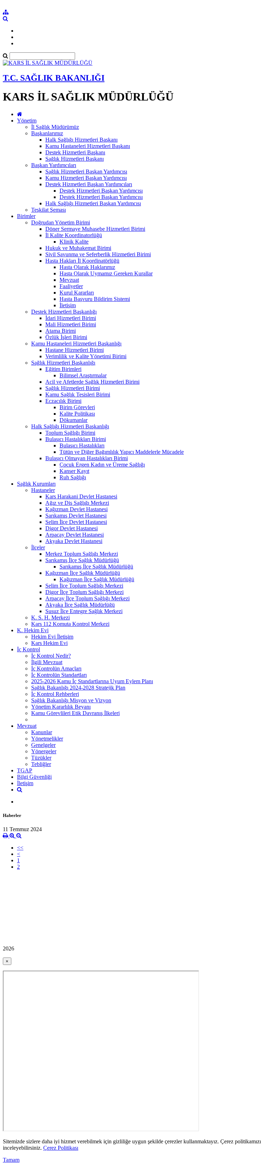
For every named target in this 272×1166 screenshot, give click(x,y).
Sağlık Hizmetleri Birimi (72, 388)
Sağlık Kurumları (36, 484)
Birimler (26, 216)
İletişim (68, 305)
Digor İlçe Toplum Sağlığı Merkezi (84, 592)
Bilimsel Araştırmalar (83, 375)
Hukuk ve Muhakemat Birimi (78, 248)
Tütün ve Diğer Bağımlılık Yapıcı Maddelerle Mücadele (122, 452)
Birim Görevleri (77, 407)
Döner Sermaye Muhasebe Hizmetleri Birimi (95, 229)
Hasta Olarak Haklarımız (87, 267)
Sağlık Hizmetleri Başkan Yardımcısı (86, 171)
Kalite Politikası (77, 414)
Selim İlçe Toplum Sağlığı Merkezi (84, 586)
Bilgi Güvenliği (34, 777)
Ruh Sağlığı (73, 477)
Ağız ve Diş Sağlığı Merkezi (77, 503)
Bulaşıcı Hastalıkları (82, 445)
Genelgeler (43, 745)
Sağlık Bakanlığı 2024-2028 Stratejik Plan (78, 688)
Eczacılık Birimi (63, 401)
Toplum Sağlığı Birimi (70, 433)
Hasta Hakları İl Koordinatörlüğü (82, 261)
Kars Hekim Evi (49, 643)
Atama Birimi (60, 331)
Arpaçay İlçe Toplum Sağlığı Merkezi (87, 598)
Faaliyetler (71, 286)
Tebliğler (41, 764)
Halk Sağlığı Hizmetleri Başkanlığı (70, 426)
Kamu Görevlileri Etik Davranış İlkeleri (75, 713)
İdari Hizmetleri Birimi (70, 318)
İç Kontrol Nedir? (51, 656)
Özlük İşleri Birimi (66, 337)
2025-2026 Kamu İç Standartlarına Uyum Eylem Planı (92, 681)
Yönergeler (43, 751)
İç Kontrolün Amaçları (56, 668)
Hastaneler (43, 490)
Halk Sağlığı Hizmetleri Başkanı (81, 140)
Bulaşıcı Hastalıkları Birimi (75, 439)
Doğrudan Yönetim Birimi (60, 222)
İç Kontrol (28, 649)
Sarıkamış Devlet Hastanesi (76, 516)
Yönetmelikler (47, 739)
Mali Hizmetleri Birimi (70, 324)
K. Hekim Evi (33, 630)
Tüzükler (41, 758)
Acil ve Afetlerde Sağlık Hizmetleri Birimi (92, 382)
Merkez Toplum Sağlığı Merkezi (81, 554)
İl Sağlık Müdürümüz (55, 127)
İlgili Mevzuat (46, 662)
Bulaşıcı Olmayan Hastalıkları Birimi (86, 458)
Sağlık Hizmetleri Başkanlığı (63, 363)
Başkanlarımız (47, 133)
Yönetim (26, 121)
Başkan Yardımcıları (53, 165)
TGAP (24, 770)
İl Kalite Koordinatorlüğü (73, 235)
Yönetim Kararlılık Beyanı (61, 707)
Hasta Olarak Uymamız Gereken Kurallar (106, 273)
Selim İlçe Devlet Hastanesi (76, 522)
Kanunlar (41, 732)
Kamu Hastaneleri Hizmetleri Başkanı (87, 146)
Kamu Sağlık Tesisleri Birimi (77, 394)
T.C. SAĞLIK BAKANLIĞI (53, 77)
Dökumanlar (73, 420)
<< (20, 848)
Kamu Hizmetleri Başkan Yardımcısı (86, 178)
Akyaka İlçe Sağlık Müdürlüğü (80, 605)
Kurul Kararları (77, 293)
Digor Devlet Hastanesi (71, 528)
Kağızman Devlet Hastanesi (76, 509)
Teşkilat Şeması (48, 210)
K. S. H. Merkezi (50, 618)
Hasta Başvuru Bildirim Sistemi (95, 299)
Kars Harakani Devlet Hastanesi (81, 496)
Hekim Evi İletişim (52, 637)
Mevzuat (69, 280)
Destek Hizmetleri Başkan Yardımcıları (88, 184)
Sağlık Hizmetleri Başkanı (74, 159)
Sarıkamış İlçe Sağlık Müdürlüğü (82, 560)
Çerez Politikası (60, 1148)
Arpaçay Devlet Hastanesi (74, 535)
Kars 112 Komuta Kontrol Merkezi (70, 624)
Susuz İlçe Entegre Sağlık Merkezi (84, 611)
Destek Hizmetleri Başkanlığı (64, 312)
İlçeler (38, 547)
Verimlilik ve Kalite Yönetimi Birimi (85, 356)
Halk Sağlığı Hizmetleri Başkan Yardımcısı (93, 203)
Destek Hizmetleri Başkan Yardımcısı (101, 191)
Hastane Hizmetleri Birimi (74, 350)
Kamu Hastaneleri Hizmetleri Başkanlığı (76, 344)
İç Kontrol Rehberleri (55, 694)
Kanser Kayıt (74, 471)
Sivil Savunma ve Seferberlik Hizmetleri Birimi (98, 254)
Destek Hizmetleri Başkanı (75, 152)
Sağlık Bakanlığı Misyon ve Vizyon (71, 700)
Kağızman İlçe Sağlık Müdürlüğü (82, 573)
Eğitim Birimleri (63, 369)
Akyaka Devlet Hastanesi (73, 541)
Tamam (11, 1160)
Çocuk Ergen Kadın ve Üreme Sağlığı (102, 465)
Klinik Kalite (74, 242)
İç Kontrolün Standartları (59, 675)
